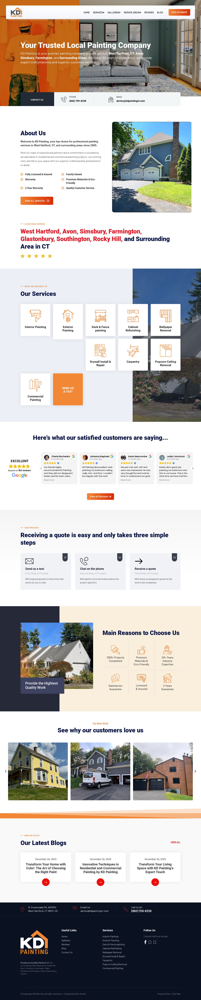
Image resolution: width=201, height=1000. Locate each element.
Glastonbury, (38, 239)
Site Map (176, 993)
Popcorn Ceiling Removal (115, 964)
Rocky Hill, (108, 239)
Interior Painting (110, 936)
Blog (160, 12)
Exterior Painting (111, 940)
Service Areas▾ (132, 12)
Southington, (74, 239)
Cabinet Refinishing (112, 948)
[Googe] (154, 942)
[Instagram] (150, 942)
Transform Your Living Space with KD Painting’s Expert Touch (155, 868)
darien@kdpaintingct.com (130, 100)
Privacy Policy (164, 993)
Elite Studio (80, 993)
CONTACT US (37, 100)
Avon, (70, 231)
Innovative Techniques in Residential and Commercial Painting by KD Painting (100, 868)
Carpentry (107, 960)
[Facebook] (145, 942)
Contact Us (67, 952)
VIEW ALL (175, 842)
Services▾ (98, 12)
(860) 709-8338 (77, 100)
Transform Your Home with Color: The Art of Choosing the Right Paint (46, 868)
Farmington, (125, 231)
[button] (193, 468)
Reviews (149, 12)
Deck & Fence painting (114, 944)
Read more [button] (49, 480)
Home (87, 12)
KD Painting (38, 993)
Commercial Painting (113, 968)
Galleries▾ (114, 12)
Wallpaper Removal (112, 952)
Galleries (66, 940)
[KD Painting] (16, 11)
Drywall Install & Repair (114, 956)
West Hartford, (41, 231)
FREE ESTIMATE (179, 12)
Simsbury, (93, 231)
